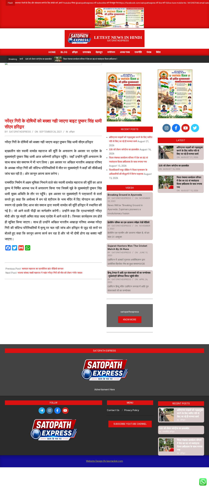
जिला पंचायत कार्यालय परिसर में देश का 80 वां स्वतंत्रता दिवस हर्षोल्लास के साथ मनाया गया (87, 59)
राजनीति (165, 431)
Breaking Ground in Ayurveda (125, 194)
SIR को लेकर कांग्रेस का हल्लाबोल (29, 59)
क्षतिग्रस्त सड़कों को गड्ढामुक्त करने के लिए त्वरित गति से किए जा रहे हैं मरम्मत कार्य (190, 150)
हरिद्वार (72, 131)
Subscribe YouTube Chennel (130, 424)
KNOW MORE (129, 319)
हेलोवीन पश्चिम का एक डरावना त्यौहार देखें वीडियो (128, 222)
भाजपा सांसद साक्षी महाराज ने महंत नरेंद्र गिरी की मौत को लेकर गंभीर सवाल (50, 272)
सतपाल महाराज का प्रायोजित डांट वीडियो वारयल (42, 268)
